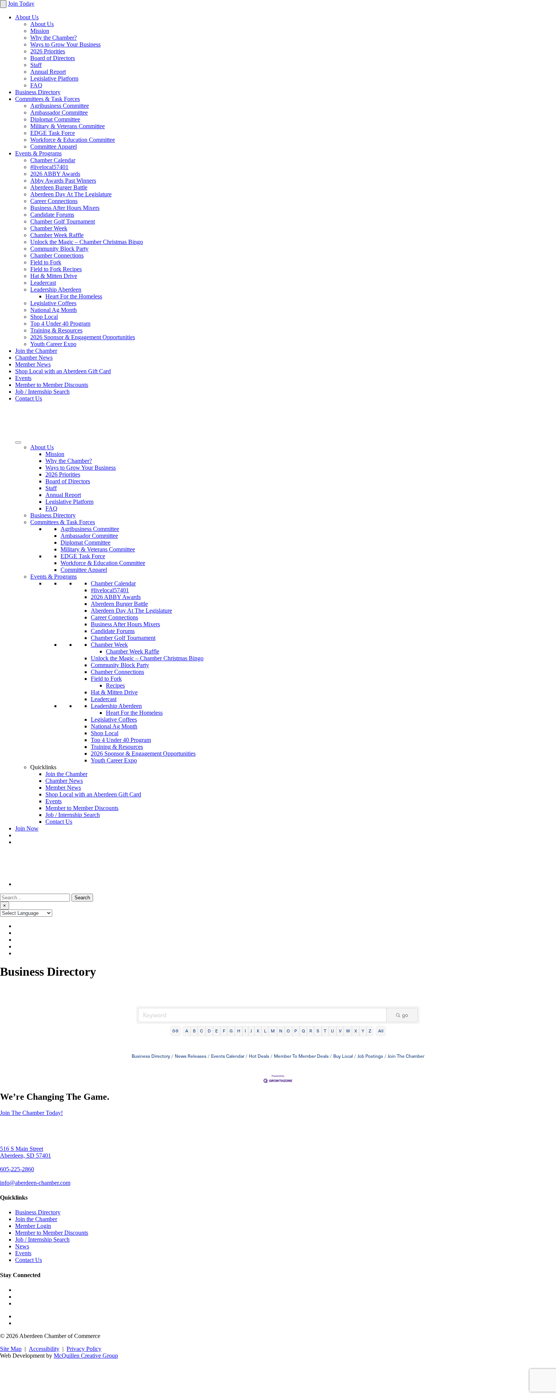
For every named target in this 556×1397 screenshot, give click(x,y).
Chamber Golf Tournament (62, 221)
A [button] (186, 1031)
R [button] (310, 1031)
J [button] (251, 1031)
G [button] (231, 1031)
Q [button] (303, 1031)
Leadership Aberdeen (55, 289)
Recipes (115, 685)
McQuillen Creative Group (86, 1355)
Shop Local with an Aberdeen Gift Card (63, 371)
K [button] (258, 1031)
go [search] (405, 1014)
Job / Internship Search (42, 391)
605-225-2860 (17, 1169)
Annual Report (48, 71)
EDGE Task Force (52, 133)
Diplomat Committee (55, 119)
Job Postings (370, 1056)
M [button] (273, 1031)
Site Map (11, 1349)
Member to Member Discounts (51, 385)
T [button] (325, 1031)
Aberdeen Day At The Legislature (71, 194)
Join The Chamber (406, 1056)
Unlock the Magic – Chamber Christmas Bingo (86, 242)
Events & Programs (38, 153)
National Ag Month (53, 310)
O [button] (288, 1031)
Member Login (33, 1226)
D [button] (209, 1031)
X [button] (355, 1031)
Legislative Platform (54, 78)
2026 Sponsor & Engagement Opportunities (82, 337)
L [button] (265, 1031)
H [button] (238, 1031)
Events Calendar (227, 1056)
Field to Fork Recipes (56, 269)
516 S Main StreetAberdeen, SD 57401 (25, 1152)
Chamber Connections (57, 255)
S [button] (318, 1031)
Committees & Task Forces (47, 99)
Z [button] (370, 1031)
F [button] (224, 1031)
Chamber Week (48, 228)
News (22, 1246)
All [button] (381, 1031)
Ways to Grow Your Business (65, 44)
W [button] (348, 1031)
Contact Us (28, 398)
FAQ (36, 85)
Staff (36, 65)
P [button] (295, 1031)
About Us (27, 17)
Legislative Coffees (53, 303)
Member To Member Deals (301, 1056)
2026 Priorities (47, 51)
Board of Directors (52, 58)
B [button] (194, 1031)
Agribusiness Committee (59, 105)
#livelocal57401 (49, 167)
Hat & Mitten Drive (53, 276)
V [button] (340, 1031)
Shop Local (44, 317)
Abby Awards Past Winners (63, 180)
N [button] (280, 1031)
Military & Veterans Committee (67, 126)
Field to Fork (45, 262)
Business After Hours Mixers (64, 208)
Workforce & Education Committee (72, 140)
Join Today (21, 3)
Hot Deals (259, 1056)
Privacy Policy (84, 1349)
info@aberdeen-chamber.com (35, 1183)
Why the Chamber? (53, 37)
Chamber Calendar (52, 160)
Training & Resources (56, 330)
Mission (39, 31)
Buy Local (343, 1056)
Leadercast (43, 282)
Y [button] (363, 1031)
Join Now (27, 828)
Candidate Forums (52, 214)
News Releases (191, 1056)
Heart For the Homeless (73, 296)
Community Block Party (59, 248)
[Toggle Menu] (18, 442)
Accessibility (44, 1349)
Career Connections (54, 201)
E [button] (216, 1031)
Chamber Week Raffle (57, 235)
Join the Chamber (36, 351)
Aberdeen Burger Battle (58, 187)
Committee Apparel (53, 146)
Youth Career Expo (53, 344)
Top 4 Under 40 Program (60, 323)
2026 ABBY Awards (55, 174)
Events (23, 378)
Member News (33, 364)
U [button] (332, 1031)
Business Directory (38, 92)
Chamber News (34, 357)
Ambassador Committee (59, 112)
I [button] (245, 1031)
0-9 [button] (175, 1031)
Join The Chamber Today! (31, 1113)
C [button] (201, 1031)
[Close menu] (3, 4)
